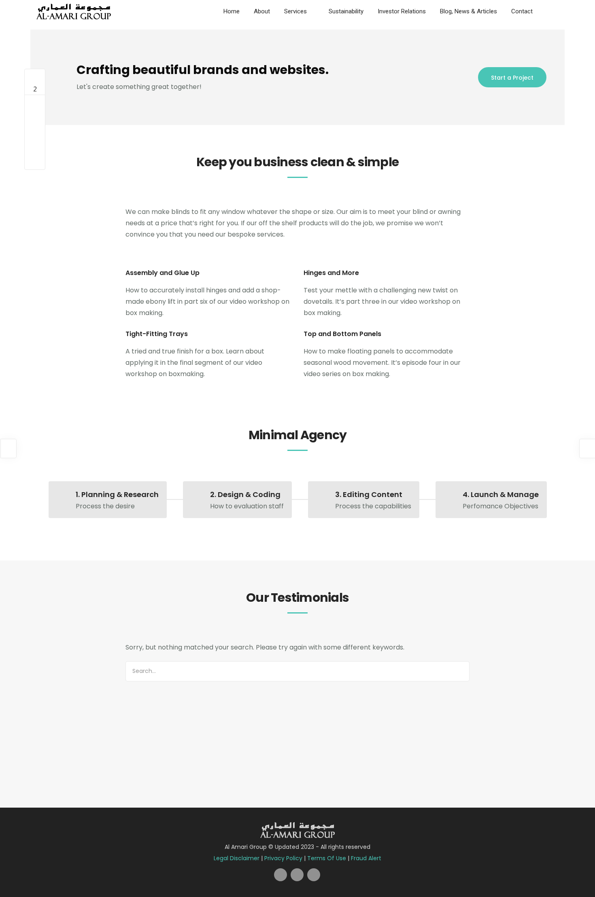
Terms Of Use (326, 858)
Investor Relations (402, 11)
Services (295, 11)
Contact (522, 11)
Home (231, 11)
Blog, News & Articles (468, 11)
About (262, 11)
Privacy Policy (283, 858)
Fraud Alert (366, 858)
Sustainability (346, 11)
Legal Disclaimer (236, 858)
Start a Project (512, 78)
